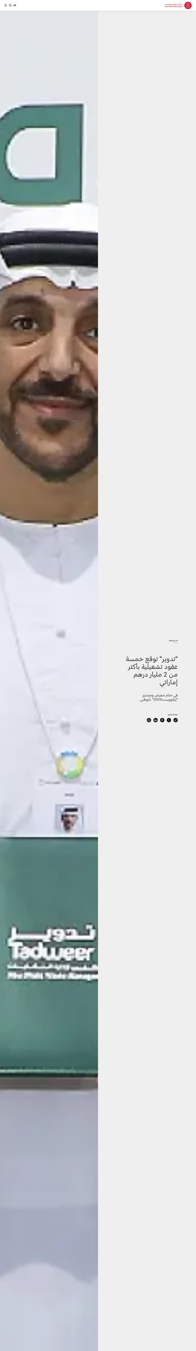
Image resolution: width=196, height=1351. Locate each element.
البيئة (176, 643)
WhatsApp (149, 720)
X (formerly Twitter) (169, 720)
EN (14, 5)
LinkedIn (155, 720)
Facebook (162, 720)
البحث (10, 5)
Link (175, 720)
